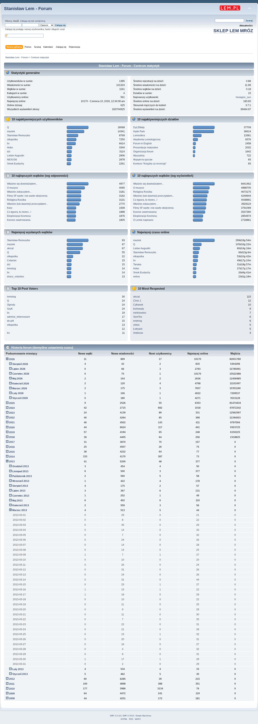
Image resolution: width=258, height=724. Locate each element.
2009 (12, 693)
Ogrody (11, 304)
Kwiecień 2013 (20, 505)
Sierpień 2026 (20, 364)
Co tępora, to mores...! (19, 212)
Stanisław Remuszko (18, 135)
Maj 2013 (17, 500)
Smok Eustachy (15, 163)
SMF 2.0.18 (115, 716)
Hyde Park (139, 131)
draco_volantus (15, 276)
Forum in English (142, 143)
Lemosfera (139, 135)
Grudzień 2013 (20, 466)
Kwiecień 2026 (20, 383)
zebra (136, 324)
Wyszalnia (139, 155)
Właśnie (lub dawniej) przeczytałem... (27, 203)
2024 (12, 408)
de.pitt (10, 320)
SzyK (10, 308)
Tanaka (137, 264)
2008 (12, 698)
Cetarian (12, 260)
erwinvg (137, 320)
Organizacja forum (143, 151)
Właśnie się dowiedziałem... (22, 183)
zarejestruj (40, 21)
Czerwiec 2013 (20, 495)
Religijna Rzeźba (16, 199)
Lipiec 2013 (18, 490)
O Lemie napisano (143, 220)
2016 (12, 447)
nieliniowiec (139, 312)
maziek (11, 131)
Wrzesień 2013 (20, 481)
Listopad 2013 (20, 471)
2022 (12, 417)
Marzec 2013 (19, 510)
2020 (12, 427)
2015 (12, 451)
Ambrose (138, 333)
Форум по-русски (142, 159)
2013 (12, 461)
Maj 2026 (17, 378)
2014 (12, 456)
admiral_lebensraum (18, 316)
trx (8, 333)
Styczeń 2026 (20, 398)
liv (8, 143)
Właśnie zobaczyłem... (19, 191)
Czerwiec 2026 (20, 373)
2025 (12, 403)
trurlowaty (138, 308)
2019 (12, 432)
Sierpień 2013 (20, 485)
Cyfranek (138, 304)
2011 (12, 684)
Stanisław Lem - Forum (28, 8)
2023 (12, 412)
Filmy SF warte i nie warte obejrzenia (27, 195)
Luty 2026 (18, 393)
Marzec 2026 (19, 388)
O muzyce (12, 187)
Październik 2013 (22, 476)
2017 (12, 442)
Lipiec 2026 (18, 369)
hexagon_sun (243, 97)
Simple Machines (143, 716)
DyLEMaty (139, 127)
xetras (136, 276)
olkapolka (12, 139)
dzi (8, 151)
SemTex (137, 316)
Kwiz (9, 208)
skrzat (10, 248)
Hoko (10, 147)
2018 (12, 437)
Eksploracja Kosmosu (19, 216)
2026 (12, 359)
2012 (12, 679)
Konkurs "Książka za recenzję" (149, 163)
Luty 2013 (18, 669)
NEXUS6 (12, 159)
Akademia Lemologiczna (146, 139)
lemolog (11, 268)
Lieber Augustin (15, 155)
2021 (12, 422)
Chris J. (137, 300)
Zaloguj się (25, 21)
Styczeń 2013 (20, 674)
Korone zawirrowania (18, 220)
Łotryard (137, 328)
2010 (12, 688)
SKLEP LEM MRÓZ (233, 30)
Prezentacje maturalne (145, 147)
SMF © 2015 (128, 716)
